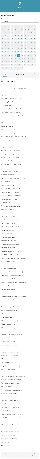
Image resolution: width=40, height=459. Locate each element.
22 (35, 29)
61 (18, 42)
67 (2, 45)
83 (18, 49)
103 (12, 55)
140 (25, 65)
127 (19, 61)
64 (28, 42)
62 (22, 42)
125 (12, 61)
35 (5, 36)
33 (35, 32)
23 (2, 32)
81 (12, 49)
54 (31, 39)
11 (35, 26)
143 (35, 65)
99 (35, 52)
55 (35, 39)
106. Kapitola (34, 75)
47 (8, 39)
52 (25, 39)
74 (25, 45)
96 (25, 52)
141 (28, 65)
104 (15, 55)
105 (19, 55)
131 (32, 61)
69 (8, 45)
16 (15, 29)
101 (6, 55)
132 (35, 61)
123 (6, 61)
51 (22, 39)
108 (28, 55)
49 (15, 39)
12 (2, 29)
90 (5, 52)
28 (18, 32)
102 (9, 55)
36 (8, 36)
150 (22, 68)
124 (9, 61)
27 (15, 32)
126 (15, 61)
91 (8, 52)
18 (22, 29)
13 (5, 29)
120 (32, 58)
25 (8, 32)
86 (28, 49)
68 (5, 45)
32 (31, 32)
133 (2, 65)
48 (12, 39)
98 (31, 52)
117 (22, 58)
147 (12, 68)
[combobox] (20, 21)
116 (19, 58)
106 (22, 55)
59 (12, 42)
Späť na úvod (20, 10)
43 (31, 36)
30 (25, 32)
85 (25, 49)
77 (35, 45)
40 (22, 36)
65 (31, 42)
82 (15, 49)
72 (18, 45)
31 (28, 32)
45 (2, 39)
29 (22, 32)
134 (6, 65)
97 (28, 52)
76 (31, 45)
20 (28, 29)
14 (8, 29)
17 (18, 29)
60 (15, 42)
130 (28, 61)
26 (12, 32)
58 (8, 42)
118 (25, 58)
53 (28, 39)
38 (15, 36)
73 (22, 45)
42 (28, 36)
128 (22, 61)
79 (5, 49)
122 (2, 61)
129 (25, 61)
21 (31, 29)
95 (22, 52)
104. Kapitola (5, 75)
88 (35, 49)
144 (2, 68)
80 (8, 49)
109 (32, 55)
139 (22, 65)
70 (12, 45)
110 (35, 55)
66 (35, 42)
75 (28, 45)
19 (25, 29)
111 (2, 58)
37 (12, 36)
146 (9, 68)
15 (12, 29)
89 (2, 52)
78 (2, 49)
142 (32, 65)
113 (9, 58)
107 (25, 55)
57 (5, 42)
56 (2, 42)
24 (5, 32)
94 (18, 52)
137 (15, 65)
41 (25, 36)
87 (31, 49)
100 (2, 55)
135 (9, 65)
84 (22, 49)
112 (6, 58)
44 (35, 36)
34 (2, 36)
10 (31, 26)
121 (35, 58)
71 (15, 45)
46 (5, 39)
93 (15, 52)
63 (25, 42)
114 (12, 58)
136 (12, 65)
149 (19, 68)
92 (12, 52)
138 (19, 65)
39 (18, 36)
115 (15, 58)
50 (18, 39)
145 (6, 68)
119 (28, 58)
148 (15, 68)
